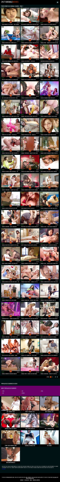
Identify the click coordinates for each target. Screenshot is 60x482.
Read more (3, 468)
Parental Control (36, 480)
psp (22, 391)
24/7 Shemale (9, 1)
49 (55, 377)
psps (3, 391)
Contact (22, 480)
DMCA (31, 480)
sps (3, 393)
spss (42, 391)
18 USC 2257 (26, 480)
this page (55, 477)
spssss (23, 393)
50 (57, 377)
